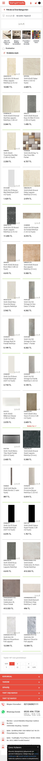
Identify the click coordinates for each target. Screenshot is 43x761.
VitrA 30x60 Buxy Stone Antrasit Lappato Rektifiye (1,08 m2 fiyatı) (10, 565)
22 (17, 667)
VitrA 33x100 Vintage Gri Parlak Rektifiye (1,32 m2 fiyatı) (31, 379)
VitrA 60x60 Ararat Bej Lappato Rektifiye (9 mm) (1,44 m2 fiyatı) (31, 267)
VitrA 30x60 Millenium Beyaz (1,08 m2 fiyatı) (10, 416)
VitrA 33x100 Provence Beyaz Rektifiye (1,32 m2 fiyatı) (31, 490)
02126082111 (31, 704)
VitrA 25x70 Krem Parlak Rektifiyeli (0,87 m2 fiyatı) (10, 379)
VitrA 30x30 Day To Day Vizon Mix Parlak (31, 155)
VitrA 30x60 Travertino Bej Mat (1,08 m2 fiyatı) (10, 155)
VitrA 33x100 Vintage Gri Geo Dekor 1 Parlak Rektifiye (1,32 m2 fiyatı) (31, 341)
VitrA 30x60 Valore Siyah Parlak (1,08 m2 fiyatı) (31, 528)
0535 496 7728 (32, 711)
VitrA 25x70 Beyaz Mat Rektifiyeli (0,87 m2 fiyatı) (11, 192)
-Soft (9, 758)
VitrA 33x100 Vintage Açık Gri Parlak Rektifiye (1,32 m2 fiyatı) (9, 341)
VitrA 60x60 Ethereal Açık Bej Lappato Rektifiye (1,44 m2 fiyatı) (11, 118)
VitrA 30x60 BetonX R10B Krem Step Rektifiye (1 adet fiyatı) (31, 602)
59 (28, 667)
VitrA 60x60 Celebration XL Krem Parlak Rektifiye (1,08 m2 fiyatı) (31, 565)
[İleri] (34, 667)
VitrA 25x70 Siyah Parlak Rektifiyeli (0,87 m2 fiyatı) (10, 528)
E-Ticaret (14, 758)
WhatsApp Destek (13, 712)
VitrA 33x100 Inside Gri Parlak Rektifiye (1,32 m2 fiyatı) (31, 230)
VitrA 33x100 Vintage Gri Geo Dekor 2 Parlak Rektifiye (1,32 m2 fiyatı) (31, 304)
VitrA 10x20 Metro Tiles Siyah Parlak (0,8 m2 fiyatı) (10, 453)
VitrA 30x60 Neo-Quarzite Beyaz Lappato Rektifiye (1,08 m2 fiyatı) (10, 304)
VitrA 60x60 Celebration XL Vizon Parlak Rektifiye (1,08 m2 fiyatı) (10, 602)
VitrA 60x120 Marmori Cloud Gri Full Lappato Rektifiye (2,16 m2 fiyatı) (31, 639)
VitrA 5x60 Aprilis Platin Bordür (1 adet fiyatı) (11, 490)
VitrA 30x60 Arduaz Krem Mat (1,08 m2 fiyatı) (11, 267)
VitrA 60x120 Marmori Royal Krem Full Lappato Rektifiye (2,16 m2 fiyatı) (11, 639)
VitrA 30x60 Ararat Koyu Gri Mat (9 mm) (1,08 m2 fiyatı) (31, 118)
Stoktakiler (10, 48)
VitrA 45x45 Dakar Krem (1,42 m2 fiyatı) (31, 81)
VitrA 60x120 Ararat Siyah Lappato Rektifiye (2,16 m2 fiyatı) (11, 230)
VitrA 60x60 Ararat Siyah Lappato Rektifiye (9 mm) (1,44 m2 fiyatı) (31, 453)
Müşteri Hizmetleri (14, 704)
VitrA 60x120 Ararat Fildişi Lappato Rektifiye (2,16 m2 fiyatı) (11, 81)
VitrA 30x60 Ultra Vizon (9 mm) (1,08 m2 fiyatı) (31, 416)
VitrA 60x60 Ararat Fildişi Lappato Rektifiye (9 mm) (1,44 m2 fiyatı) (31, 192)
